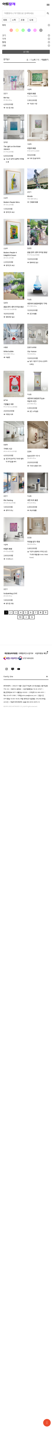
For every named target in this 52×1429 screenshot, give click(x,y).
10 (20, 617)
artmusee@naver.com (29, 695)
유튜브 (19, 669)
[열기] (47, 1422)
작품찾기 (44, 60)
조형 (22, 20)
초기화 (26, 52)
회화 (5, 20)
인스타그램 (6, 669)
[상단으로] (47, 653)
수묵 (14, 20)
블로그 (12, 669)
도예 (31, 20)
